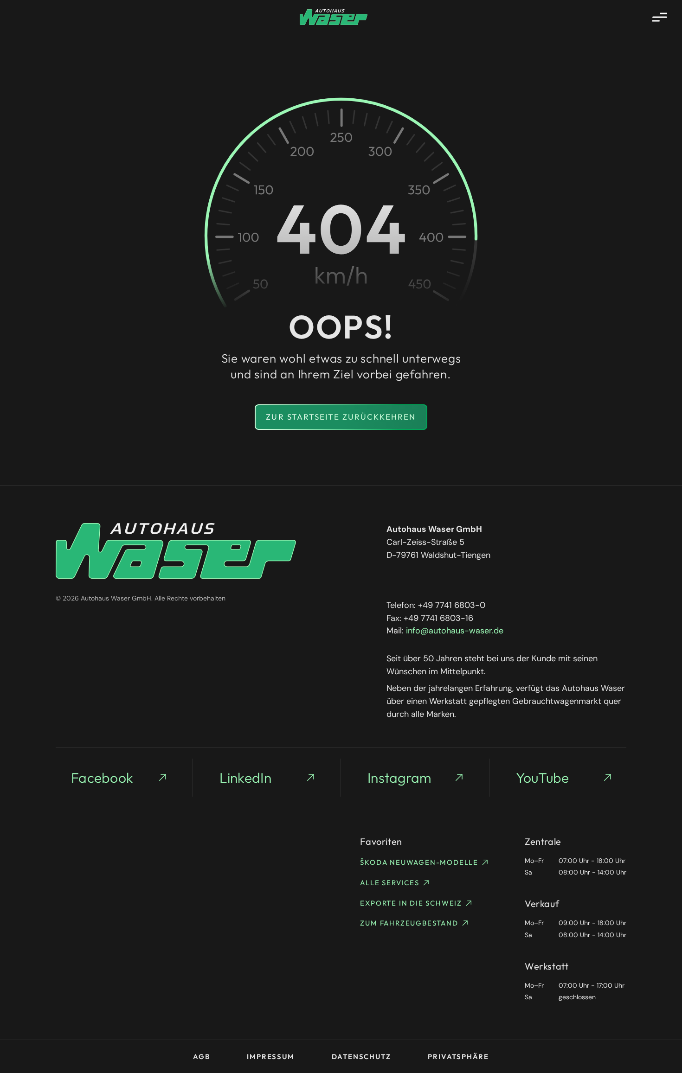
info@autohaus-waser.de (454, 630)
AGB (201, 1056)
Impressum (270, 1056)
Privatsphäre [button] (458, 1056)
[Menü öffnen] (659, 17)
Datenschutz (361, 1056)
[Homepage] (333, 17)
